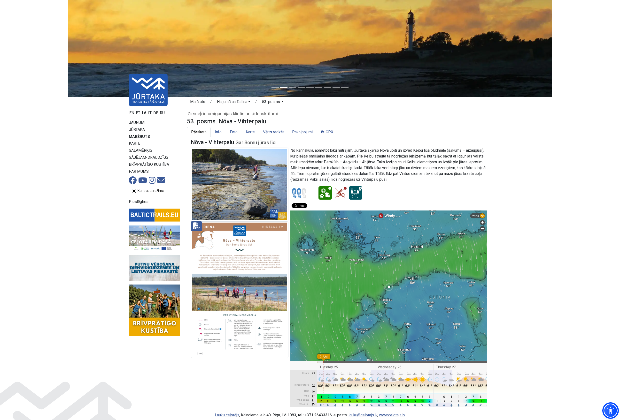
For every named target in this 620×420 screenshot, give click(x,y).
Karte (134, 143)
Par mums (139, 171)
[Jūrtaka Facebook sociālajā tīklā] (133, 182)
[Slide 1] (275, 87)
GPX (329, 132)
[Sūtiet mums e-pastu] (161, 181)
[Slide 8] (336, 87)
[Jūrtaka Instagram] (152, 182)
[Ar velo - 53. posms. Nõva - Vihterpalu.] (340, 193)
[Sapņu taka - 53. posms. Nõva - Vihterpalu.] (355, 193)
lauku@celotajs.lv (363, 415)
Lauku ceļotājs (227, 415)
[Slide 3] (292, 87)
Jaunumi (137, 122)
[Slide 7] (327, 87)
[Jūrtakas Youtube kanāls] (142, 182)
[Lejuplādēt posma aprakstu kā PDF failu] (239, 289)
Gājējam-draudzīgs (148, 157)
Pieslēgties (138, 201)
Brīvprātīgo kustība (149, 164)
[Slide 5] (310, 87)
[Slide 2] (283, 87)
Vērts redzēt (273, 132)
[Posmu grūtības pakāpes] (299, 193)
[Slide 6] (318, 87)
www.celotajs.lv (392, 415)
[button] (233, 102)
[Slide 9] (345, 87)
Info (218, 132)
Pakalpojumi (302, 132)
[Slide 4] (301, 87)
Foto (234, 132)
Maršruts (139, 136)
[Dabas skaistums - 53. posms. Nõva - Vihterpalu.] (325, 193)
